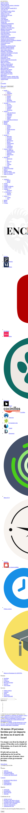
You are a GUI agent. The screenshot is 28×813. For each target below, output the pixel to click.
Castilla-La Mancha (8, 186)
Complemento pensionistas (7, 23)
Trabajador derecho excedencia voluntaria (11, 40)
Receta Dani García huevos (7, 48)
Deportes (6, 157)
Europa (8, 125)
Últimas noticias (4, 2)
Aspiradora (3, 18)
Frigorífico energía (5, 30)
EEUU (8, 128)
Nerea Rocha (4, 764)
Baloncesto (9, 158)
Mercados (9, 136)
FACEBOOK (7, 791)
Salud (8, 156)
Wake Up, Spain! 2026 (9, 172)
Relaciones (6, 167)
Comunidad (10, 146)
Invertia (5, 135)
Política (8, 92)
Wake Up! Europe (8, 174)
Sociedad (6, 103)
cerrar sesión (10, 86)
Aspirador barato (5, 36)
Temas (5, 693)
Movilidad (9, 100)
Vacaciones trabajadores (6, 65)
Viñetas (8, 118)
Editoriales (9, 114)
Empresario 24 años (5, 58)
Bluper (10, 405)
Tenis (8, 163)
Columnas (9, 115)
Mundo (5, 124)
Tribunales (9, 93)
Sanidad (9, 96)
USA (8, 133)
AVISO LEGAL (8, 799)
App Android (7, 685)
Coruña (8, 197)
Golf (8, 165)
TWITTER (6, 789)
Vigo (8, 198)
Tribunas (9, 117)
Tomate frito (4, 22)
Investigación (10, 150)
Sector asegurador (11, 101)
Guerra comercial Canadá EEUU (9, 8)
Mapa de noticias (5, 4)
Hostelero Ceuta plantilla (7, 51)
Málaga (8, 180)
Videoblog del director (12, 119)
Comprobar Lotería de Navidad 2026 (10, 78)
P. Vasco (6, 203)
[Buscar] (16, 699)
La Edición (6, 681)
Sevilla (8, 182)
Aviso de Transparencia (9, 804)
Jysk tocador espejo (5, 43)
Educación (9, 105)
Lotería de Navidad (8, 168)
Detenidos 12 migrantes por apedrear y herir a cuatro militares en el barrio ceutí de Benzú (14, 716)
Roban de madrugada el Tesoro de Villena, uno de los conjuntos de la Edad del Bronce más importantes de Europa (13, 720)
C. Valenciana (7, 192)
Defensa (9, 99)
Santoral (9, 108)
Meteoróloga (4, 75)
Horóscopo (9, 110)
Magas (10, 267)
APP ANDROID (8, 772)
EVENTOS (7, 781)
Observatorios (7, 94)
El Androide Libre (13, 423)
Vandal (10, 428)
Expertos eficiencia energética (8, 37)
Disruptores (10, 147)
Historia (6, 122)
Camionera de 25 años (6, 26)
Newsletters (6, 694)
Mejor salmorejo (5, 68)
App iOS (6, 684)
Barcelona (9, 190)
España (5, 90)
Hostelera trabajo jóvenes (7, 41)
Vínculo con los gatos (6, 54)
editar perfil (3, 86)
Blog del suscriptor (8, 682)
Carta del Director (11, 112)
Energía (9, 97)
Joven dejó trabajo (5, 33)
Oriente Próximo (11, 129)
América (9, 126)
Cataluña (6, 189)
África (8, 131)
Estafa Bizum (4, 16)
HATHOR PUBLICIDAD (10, 780)
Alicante (9, 193)
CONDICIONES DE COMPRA (12, 802)
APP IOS (6, 771)
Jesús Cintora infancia (6, 50)
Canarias (6, 185)
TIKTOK (6, 794)
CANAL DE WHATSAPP (10, 775)
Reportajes (6, 121)
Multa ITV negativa (5, 62)
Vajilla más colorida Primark (7, 66)
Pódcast (6, 170)
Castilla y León (7, 187)
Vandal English (4, 79)
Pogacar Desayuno (5, 20)
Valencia (9, 194)
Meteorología (10, 154)
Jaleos (10, 336)
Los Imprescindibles (14, 567)
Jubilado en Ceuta (5, 13)
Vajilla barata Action (6, 34)
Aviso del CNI (4, 9)
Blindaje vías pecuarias (6, 29)
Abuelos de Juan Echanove (7, 39)
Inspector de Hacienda (6, 25)
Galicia (5, 196)
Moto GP (9, 161)
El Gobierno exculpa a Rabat (8, 11)
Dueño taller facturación (6, 55)
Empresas (9, 139)
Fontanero (3, 44)
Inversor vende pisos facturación (8, 59)
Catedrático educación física (7, 27)
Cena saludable (4, 19)
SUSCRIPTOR (7, 784)
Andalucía (6, 179)
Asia (8, 132)
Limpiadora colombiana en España (9, 52)
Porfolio (11, 261)
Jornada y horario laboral (7, 64)
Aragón (5, 183)
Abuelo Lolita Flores (6, 71)
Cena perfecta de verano (7, 73)
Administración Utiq (9, 806)
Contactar (6, 692)
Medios (8, 142)
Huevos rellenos (5, 61)
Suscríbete (6, 678)
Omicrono (11, 417)
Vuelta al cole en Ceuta (6, 15)
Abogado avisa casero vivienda (8, 32)
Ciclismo (9, 164)
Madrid (5, 200)
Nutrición (9, 153)
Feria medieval (4, 57)
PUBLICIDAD (7, 783)
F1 (7, 160)
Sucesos (9, 104)
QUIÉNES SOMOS (9, 773)
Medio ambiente (11, 151)
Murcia (5, 201)
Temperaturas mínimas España (8, 46)
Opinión (6, 111)
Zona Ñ (6, 679)
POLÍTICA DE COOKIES (10, 803)
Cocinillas (22, 412)
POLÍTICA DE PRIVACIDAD (11, 800)
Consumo (9, 107)
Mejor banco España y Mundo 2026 (9, 76)
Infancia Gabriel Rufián (6, 72)
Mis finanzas (10, 140)
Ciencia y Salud (8, 149)
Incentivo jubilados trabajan (7, 47)
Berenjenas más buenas (6, 69)
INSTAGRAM (7, 792)
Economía (9, 138)
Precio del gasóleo (5, 7)
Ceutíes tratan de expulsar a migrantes (10, 5)
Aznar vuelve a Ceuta (6, 12)
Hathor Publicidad (8, 696)
